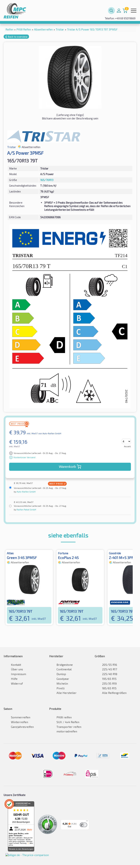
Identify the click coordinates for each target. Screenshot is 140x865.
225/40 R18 (109, 674)
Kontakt (16, 664)
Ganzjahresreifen (22, 726)
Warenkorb (67, 467)
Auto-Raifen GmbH (26, 491)
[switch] (83, 825)
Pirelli (61, 688)
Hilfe (14, 678)
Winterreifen (19, 722)
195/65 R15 (109, 678)
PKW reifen (64, 717)
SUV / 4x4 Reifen (68, 722)
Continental (64, 669)
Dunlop (61, 674)
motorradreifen (67, 731)
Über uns (17, 669)
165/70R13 (46, 180)
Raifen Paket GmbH (26, 509)
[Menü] (87, 822)
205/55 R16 (109, 664)
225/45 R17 (109, 669)
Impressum (18, 674)
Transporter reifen (69, 726)
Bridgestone (65, 664)
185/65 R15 (109, 688)
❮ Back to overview (16, 36)
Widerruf (17, 683)
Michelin (62, 683)
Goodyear (63, 678)
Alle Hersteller (67, 692)
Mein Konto (119, 11)
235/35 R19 (109, 683)
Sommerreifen (20, 717)
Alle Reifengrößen (114, 692)
